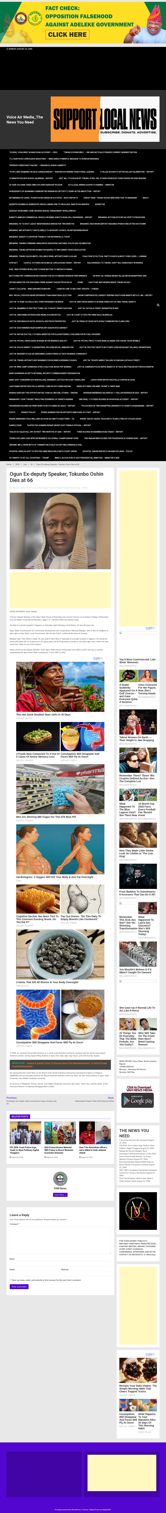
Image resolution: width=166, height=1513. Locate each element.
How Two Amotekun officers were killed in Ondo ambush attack (93, 1150)
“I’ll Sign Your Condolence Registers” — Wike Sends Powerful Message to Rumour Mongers (54, 159)
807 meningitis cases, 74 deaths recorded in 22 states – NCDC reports (43, 198)
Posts (12, 412)
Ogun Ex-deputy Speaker (60, 488)
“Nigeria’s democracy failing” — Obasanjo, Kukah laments (37, 165)
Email (12, 1269)
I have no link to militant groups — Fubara (78, 289)
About (146, 198)
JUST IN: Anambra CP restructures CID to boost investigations (40, 308)
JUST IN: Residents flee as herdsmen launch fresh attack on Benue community (48, 354)
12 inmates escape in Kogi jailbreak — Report (31, 178)
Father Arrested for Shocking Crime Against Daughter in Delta (40, 282)
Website (64, 1269)
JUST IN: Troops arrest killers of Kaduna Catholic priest (111, 360)
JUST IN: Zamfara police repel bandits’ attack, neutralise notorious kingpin (115, 367)
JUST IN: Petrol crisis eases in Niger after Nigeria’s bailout (38, 341)
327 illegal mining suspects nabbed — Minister (91, 185)
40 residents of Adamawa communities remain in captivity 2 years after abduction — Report (55, 191)
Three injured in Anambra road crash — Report (100, 432)
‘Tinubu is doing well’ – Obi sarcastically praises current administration (100, 152)
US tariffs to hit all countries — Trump (29, 458)
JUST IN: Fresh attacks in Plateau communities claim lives (100, 321)
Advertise (100, 204)
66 (50, 488)
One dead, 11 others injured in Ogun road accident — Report (109, 399)
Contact (13, 263)
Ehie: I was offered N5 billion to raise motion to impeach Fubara (40, 269)
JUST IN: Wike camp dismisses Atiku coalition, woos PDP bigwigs (40, 367)
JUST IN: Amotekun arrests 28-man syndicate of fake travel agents (102, 302)
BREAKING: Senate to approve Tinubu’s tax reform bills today (39, 237)
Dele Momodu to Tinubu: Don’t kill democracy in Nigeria (115, 263)
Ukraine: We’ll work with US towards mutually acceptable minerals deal (45, 445)
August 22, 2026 (17, 1157)
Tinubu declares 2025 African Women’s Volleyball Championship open (43, 438)
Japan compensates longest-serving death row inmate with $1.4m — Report (115, 295)
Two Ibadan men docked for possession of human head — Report (116, 438)
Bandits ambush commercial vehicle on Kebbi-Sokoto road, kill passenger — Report (50, 217)
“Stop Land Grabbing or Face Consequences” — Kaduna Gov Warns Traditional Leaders (51, 172)
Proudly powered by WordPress (68, 1510)
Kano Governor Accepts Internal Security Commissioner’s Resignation (44, 373)
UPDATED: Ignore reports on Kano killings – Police (107, 451)
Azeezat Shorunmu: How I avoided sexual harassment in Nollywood (42, 211)
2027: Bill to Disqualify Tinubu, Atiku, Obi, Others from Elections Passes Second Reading (102, 178)
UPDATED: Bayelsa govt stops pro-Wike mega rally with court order (43, 451)
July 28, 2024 (27, 488)
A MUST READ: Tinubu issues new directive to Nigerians (110, 198)
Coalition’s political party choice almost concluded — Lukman (114, 256)
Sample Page (15, 425)
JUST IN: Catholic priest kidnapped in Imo (98, 308)
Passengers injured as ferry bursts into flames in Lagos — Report (42, 406)
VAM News (15, 488)
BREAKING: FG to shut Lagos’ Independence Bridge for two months (41, 224)
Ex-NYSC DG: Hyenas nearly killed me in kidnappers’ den (119, 276)
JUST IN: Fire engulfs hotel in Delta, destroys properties (37, 321)
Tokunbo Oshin (75, 488)
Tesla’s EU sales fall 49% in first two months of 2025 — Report (40, 432)
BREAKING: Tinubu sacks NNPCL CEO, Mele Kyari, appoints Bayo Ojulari (43, 256)
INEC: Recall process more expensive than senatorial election (40, 295)
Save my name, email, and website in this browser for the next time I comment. (46, 1280)
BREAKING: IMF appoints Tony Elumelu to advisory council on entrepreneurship (48, 230)
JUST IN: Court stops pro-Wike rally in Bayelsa (89, 315)
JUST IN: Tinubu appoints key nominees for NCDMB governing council (43, 360)
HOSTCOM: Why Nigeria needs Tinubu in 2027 (110, 282)
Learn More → (60, 1195)
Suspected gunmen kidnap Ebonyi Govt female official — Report (59, 425)
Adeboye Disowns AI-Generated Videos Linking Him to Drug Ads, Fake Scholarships (49, 204)
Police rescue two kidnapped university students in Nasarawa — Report (117, 406)
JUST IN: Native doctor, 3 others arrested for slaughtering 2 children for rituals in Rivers (54, 334)
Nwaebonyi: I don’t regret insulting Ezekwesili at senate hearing (41, 399)
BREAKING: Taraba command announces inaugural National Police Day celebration (50, 243)
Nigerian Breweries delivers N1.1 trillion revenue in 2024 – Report (115, 393)
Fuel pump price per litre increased (133, 1140)
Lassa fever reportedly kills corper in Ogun (113, 380)
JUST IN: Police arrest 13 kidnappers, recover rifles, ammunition (41, 347)
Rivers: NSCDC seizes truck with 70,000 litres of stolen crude (110, 419)
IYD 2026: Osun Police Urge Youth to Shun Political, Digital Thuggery (24, 1150)
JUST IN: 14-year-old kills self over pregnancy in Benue (36, 302)
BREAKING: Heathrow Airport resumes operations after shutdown (113, 224)
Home (80, 282)
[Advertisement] (83, 70)
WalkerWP (106, 1510)
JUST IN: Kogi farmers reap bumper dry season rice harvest (38, 328)
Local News (38, 488)
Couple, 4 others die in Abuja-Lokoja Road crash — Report (53, 263)
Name (12, 1259)
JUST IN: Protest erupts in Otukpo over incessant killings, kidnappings (115, 347)
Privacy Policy (28, 412)
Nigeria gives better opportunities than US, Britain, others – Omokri (43, 393)
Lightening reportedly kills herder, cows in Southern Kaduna (40, 386)
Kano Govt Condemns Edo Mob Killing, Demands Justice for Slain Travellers (47, 380)
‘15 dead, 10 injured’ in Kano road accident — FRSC (33, 152)
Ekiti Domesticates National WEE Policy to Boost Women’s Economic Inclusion (58, 1150)
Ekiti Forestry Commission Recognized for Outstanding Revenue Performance (48, 276)
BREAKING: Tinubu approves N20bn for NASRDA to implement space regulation (47, 250)
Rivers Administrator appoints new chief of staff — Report (71, 412)
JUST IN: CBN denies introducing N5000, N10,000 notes (35, 315)
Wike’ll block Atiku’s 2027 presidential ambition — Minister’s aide (87, 458)
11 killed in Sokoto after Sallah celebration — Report (127, 172)
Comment (14, 1224)
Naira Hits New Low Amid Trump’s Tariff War (98, 386)
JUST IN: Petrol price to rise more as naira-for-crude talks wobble (106, 341)
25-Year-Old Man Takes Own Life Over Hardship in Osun (35, 185)
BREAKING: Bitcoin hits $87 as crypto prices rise (121, 217)
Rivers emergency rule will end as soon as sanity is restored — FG (41, 419)
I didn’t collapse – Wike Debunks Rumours (30, 289)
